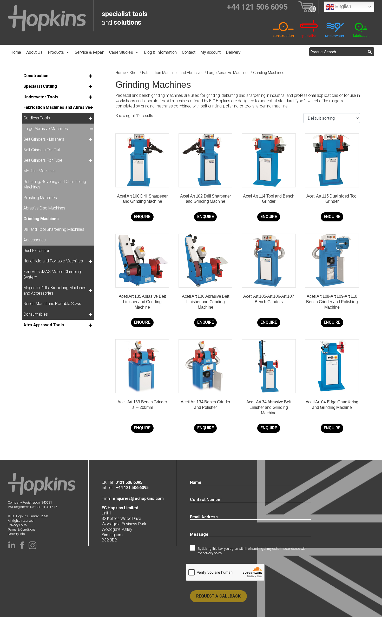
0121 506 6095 (128, 482)
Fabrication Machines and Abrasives (172, 72)
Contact (188, 52)
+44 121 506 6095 (130, 487)
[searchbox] (341, 51)
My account (210, 52)
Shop (134, 72)
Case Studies (121, 52)
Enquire (142, 216)
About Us (34, 52)
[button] (369, 51)
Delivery (233, 52)
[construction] (283, 28)
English (342, 6)
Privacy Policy (17, 525)
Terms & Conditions (22, 529)
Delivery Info (16, 534)
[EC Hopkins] (47, 18)
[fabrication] (361, 28)
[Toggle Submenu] (91, 76)
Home (15, 52)
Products (56, 52)
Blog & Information (160, 52)
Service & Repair (89, 52)
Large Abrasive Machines (228, 72)
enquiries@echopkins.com (138, 498)
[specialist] (309, 28)
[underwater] (335, 28)
